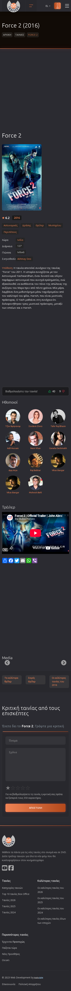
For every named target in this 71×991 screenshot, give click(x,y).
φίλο (26, 295)
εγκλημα (50, 279)
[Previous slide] (7, 662)
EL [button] (47, 5)
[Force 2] (22, 177)
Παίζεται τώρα (9, 947)
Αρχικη (7, 34)
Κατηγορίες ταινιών (12, 887)
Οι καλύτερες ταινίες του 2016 (59, 681)
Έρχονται (13, 941)
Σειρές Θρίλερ (32, 680)
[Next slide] (63, 662)
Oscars (5, 960)
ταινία (20, 268)
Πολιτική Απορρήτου (29, 984)
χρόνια (47, 287)
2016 (17, 218)
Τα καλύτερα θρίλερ (11, 680)
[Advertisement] (35, 94)
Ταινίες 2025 (9, 906)
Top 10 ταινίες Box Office (15, 894)
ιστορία (30, 271)
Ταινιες (19, 34)
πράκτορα (8, 299)
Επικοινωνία (8, 984)
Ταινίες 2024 (9, 912)
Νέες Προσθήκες (11, 954)
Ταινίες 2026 (9, 900)
